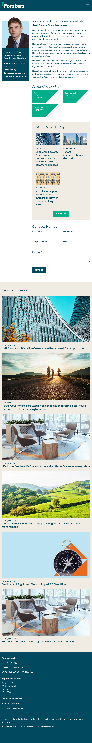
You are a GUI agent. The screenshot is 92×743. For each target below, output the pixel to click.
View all (61, 214)
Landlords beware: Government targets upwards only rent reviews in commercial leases (47, 158)
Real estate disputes (38, 95)
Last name (67, 231)
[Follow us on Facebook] (7, 663)
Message (37, 252)
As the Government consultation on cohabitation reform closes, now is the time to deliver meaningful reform (44, 407)
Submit (39, 270)
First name (38, 231)
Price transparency (10, 703)
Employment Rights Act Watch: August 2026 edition (34, 584)
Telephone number (40, 242)
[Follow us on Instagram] (11, 663)
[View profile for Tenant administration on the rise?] (75, 139)
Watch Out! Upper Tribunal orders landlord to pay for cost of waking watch (47, 198)
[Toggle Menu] (87, 5)
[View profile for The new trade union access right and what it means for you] (46, 612)
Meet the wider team (13, 76)
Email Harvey (10, 69)
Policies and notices (12, 698)
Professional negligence (39, 109)
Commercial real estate (70, 94)
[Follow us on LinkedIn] (3, 663)
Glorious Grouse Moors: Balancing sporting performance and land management (41, 525)
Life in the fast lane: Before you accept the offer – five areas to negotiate (46, 466)
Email (65, 242)
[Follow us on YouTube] (15, 663)
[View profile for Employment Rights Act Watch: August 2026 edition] (46, 555)
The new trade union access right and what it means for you (38, 641)
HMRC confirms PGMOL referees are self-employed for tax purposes (43, 348)
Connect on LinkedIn (13, 73)
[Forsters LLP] (13, 5)
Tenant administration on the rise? (73, 155)
